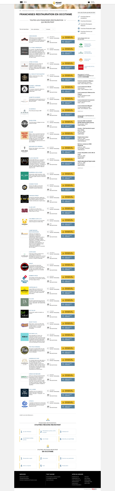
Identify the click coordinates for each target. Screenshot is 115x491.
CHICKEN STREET (34, 195)
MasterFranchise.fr (75, 481)
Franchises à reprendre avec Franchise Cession (28, 480)
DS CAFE (31, 298)
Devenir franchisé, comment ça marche (53, 476)
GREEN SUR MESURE (34, 374)
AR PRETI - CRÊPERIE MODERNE (35, 86)
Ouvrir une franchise (50, 480)
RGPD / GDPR (87, 483)
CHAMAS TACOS (33, 184)
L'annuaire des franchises (24, 478)
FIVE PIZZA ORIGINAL (34, 346)
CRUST (31, 263)
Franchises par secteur (28, 10)
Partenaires (87, 476)
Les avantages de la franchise (51, 478)
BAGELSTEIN (32, 120)
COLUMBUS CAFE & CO (35, 218)
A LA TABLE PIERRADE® (35, 47)
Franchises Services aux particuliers (86, 32)
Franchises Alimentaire (86, 21)
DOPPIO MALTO (33, 287)
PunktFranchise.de (75, 476)
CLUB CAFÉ (32, 207)
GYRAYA (31, 401)
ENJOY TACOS (33, 322)
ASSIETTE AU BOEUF (34, 97)
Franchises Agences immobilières (85, 17)
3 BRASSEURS (33, 36)
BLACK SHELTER (33, 158)
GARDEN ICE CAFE (34, 358)
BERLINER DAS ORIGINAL (36, 146)
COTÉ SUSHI (32, 252)
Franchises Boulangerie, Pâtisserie (86, 24)
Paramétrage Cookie (88, 481)
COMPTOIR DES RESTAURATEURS (34, 231)
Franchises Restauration (42, 10)
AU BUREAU (32, 109)
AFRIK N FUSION (33, 62)
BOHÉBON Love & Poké (35, 172)
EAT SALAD (32, 310)
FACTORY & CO (33, 333)
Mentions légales (88, 480)
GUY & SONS (32, 389)
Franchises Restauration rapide (88, 28)
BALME (31, 132)
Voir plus (80, 111)
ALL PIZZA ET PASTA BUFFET (37, 74)
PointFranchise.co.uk (76, 478)
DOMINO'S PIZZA (33, 275)
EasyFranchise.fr (75, 483)
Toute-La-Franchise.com (76, 480)
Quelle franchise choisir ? (24, 476)
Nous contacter (87, 478)
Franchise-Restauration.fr (76, 484)
